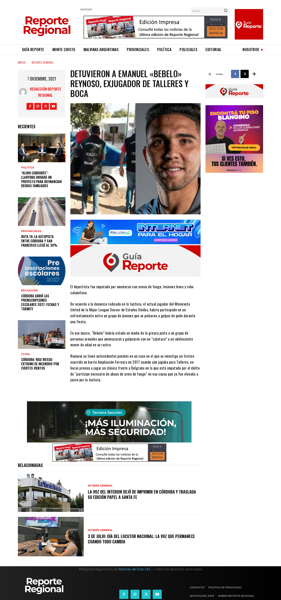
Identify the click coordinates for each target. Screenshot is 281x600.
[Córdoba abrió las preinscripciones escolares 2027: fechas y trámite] (41, 271)
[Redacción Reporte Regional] (23, 92)
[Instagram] (37, 106)
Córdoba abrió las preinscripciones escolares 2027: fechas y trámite (40, 302)
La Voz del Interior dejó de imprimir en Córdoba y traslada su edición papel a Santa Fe (142, 494)
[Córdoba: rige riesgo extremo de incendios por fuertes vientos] (41, 334)
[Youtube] (53, 106)
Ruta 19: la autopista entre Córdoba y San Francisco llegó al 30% (39, 241)
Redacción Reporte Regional (45, 92)
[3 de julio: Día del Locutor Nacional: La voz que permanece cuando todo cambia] (51, 536)
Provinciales (31, 231)
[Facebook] (30, 106)
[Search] (226, 10)
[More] (254, 74)
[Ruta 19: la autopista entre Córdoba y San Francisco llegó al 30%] (41, 211)
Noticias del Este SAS (134, 569)
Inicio (22, 62)
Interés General (43, 62)
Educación (29, 290)
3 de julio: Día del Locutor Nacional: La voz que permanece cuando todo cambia (141, 539)
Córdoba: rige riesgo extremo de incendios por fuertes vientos (40, 364)
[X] (45, 106)
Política (27, 167)
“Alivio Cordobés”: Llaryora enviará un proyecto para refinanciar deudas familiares (41, 179)
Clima (25, 354)
